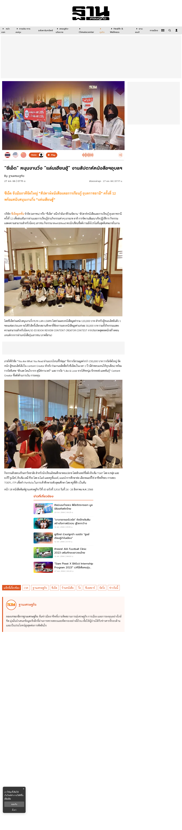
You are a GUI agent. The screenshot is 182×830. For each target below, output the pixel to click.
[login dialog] (176, 30)
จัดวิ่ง (102, 587)
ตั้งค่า (14, 810)
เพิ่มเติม (7, 798)
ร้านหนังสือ (68, 587)
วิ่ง (79, 587)
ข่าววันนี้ (113, 587)
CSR (26, 587)
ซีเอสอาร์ (90, 587)
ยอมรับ (14, 804)
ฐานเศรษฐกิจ (40, 587)
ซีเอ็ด (54, 587)
